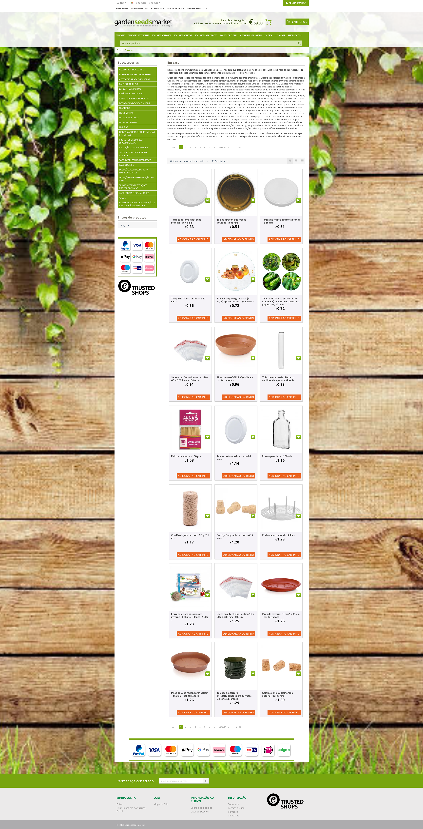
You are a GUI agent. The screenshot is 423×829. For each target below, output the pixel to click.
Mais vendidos (175, 8)
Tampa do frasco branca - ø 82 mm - (188, 300)
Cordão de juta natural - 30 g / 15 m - (190, 536)
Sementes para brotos (206, 35)
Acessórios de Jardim (251, 35)
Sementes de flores (161, 35)
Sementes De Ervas (183, 35)
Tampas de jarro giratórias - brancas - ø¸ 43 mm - (187, 221)
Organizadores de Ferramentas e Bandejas (137, 133)
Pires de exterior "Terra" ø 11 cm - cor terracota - (281, 615)
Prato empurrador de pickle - (278, 535)
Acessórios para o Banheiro (135, 74)
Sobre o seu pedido (201, 807)
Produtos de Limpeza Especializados (131, 141)
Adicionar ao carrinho (193, 239)
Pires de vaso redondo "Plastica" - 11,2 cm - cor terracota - (189, 694)
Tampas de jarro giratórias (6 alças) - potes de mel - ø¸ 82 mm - (235, 300)
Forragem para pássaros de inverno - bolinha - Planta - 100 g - (190, 616)
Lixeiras (123, 127)
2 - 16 (238, 147)
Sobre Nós (122, 8)
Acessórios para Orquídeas (134, 79)
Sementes (120, 35)
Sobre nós (233, 804)
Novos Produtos (197, 8)
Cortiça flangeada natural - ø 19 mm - (235, 536)
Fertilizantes (294, 35)
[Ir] (206, 780)
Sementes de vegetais (138, 35)
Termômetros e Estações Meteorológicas (133, 187)
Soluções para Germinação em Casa (136, 179)
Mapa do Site (161, 804)
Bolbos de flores (228, 35)
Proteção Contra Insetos (133, 147)
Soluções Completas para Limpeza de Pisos (133, 171)
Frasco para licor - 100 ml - (277, 456)
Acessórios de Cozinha (132, 69)
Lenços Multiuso (128, 117)
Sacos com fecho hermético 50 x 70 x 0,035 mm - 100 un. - (235, 615)
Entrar (119, 804)
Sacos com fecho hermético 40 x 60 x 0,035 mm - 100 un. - (189, 379)
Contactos (157, 8)
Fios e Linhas (126, 112)
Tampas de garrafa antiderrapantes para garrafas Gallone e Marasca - (234, 695)
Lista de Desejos (200, 811)
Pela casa (280, 35)
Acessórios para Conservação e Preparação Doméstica (137, 204)
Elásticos (124, 107)
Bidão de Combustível (131, 93)
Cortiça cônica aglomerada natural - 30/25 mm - (277, 694)
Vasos (122, 197)
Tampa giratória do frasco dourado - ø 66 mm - (231, 221)
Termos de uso (139, 8)
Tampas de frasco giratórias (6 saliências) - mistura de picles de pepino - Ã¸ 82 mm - (280, 301)
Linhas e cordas (128, 122)
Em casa (268, 35)
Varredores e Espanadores (134, 192)
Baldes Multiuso (128, 84)
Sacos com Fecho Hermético (135, 160)
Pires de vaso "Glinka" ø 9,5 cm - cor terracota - (235, 379)
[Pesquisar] (299, 43)
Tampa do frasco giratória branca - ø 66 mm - (281, 221)
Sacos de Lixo (126, 164)
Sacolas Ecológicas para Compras (133, 154)
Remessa (233, 811)
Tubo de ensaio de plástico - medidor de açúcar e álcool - (278, 379)
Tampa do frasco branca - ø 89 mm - (234, 458)
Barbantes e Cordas (130, 88)
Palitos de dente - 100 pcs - (187, 456)
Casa (118, 50)
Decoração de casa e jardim (134, 103)
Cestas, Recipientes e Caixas (134, 98)
